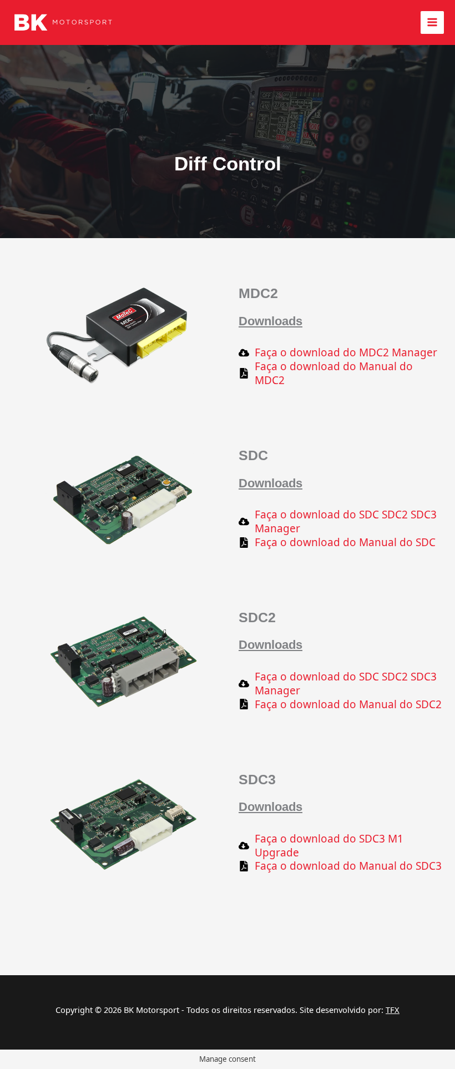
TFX (393, 1009)
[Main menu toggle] (432, 22)
